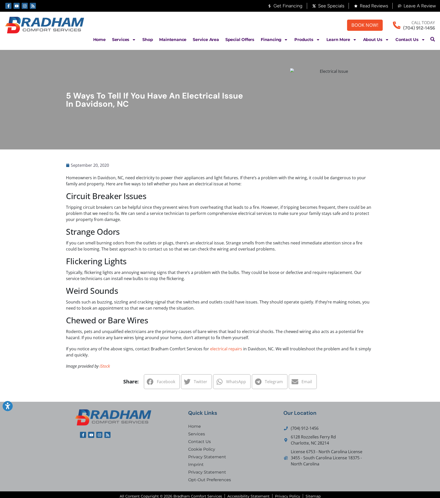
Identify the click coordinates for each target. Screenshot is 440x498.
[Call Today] (397, 25)
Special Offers (239, 39)
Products (303, 39)
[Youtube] (16, 6)
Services (120, 39)
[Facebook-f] (8, 6)
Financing (271, 39)
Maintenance (172, 39)
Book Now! (364, 25)
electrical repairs (226, 349)
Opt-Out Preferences (209, 479)
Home (99, 39)
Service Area (206, 39)
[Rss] (33, 6)
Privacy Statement (207, 456)
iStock (105, 366)
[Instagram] (25, 6)
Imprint (196, 464)
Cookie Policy (201, 449)
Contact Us (407, 39)
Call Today (423, 22)
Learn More (338, 39)
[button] (432, 39)
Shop (147, 39)
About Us (372, 39)
